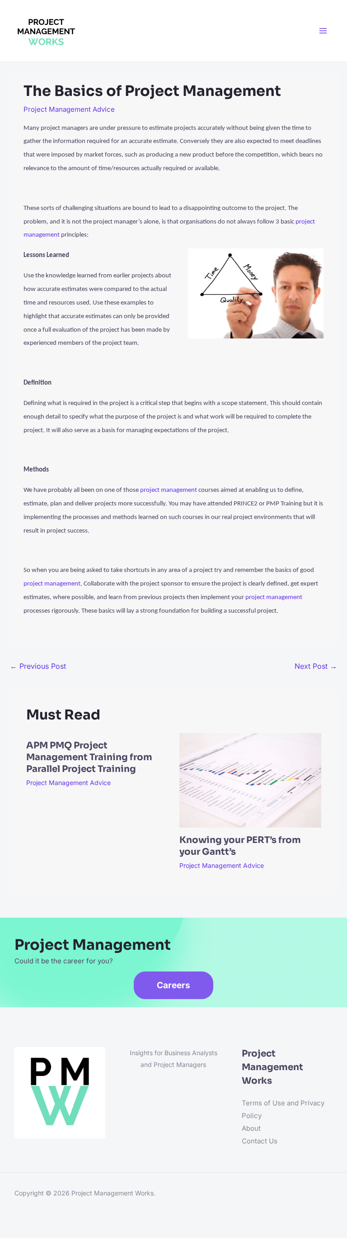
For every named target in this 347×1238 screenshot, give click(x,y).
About (251, 1128)
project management (168, 490)
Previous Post (38, 666)
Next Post (316, 666)
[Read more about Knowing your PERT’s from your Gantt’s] (250, 780)
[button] (173, 985)
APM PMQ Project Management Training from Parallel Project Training (89, 757)
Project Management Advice (69, 109)
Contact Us (259, 1141)
